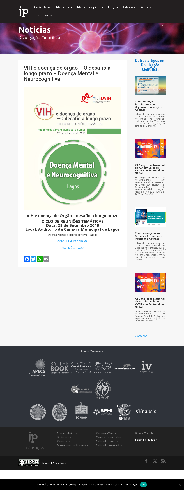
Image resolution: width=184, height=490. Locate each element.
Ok (143, 484)
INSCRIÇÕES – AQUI (72, 247)
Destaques (41, 15)
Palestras (128, 7)
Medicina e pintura (90, 7)
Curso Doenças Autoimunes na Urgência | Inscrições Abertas (149, 105)
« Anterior (141, 336)
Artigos (113, 7)
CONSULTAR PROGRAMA (73, 241)
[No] (179, 484)
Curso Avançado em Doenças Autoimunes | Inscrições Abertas (150, 236)
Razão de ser (42, 7)
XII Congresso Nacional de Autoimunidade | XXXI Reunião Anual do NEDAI (150, 169)
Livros (144, 7)
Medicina (62, 7)
